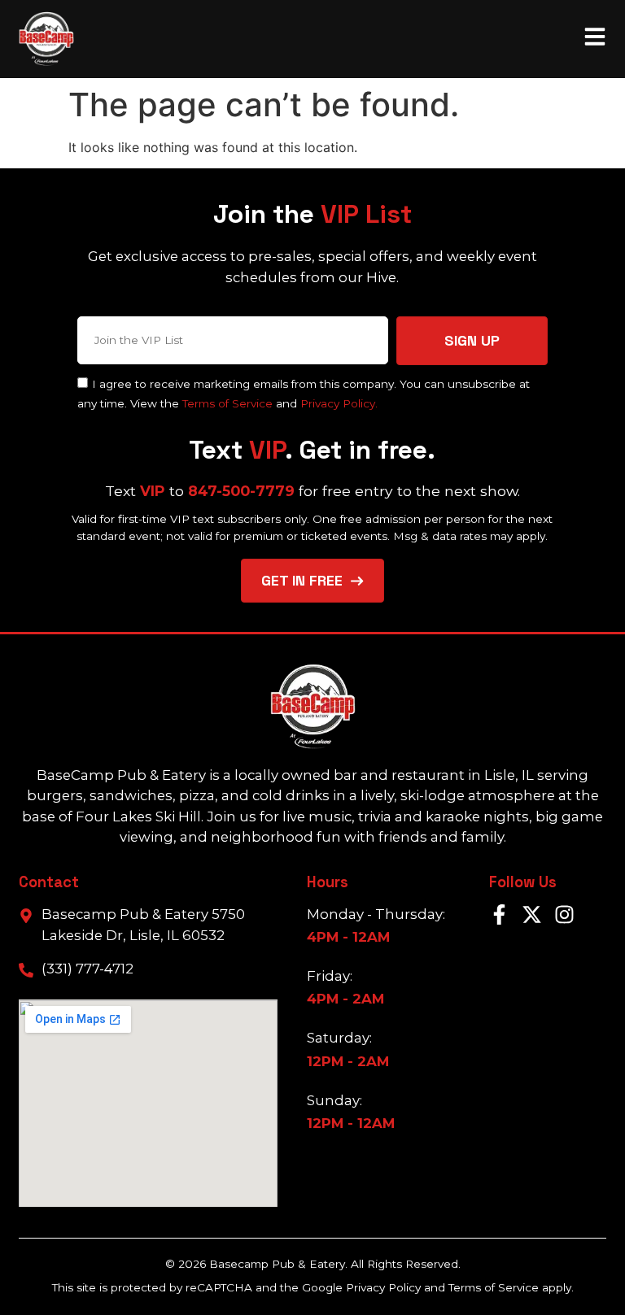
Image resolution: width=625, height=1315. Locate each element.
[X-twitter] (532, 914)
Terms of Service (227, 403)
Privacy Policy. (339, 403)
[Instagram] (564, 914)
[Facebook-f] (499, 914)
